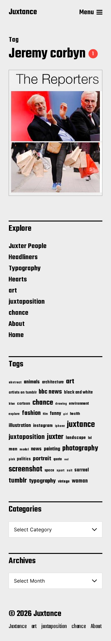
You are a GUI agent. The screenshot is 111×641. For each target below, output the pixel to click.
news (36, 449)
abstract (15, 382)
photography (80, 448)
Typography (25, 268)
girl (65, 414)
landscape (76, 437)
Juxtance (23, 12)
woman (80, 481)
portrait (42, 458)
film (45, 413)
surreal (81, 470)
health (75, 414)
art (13, 290)
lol (90, 438)
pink (12, 459)
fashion (31, 413)
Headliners (23, 257)
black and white (78, 392)
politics (24, 459)
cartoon (23, 403)
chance (18, 313)
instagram (43, 425)
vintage (64, 481)
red (66, 459)
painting (52, 449)
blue (12, 404)
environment (79, 404)
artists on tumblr (23, 392)
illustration (20, 426)
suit (69, 470)
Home (16, 335)
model (24, 449)
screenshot (25, 469)
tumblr (18, 480)
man (13, 449)
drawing (61, 403)
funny (55, 413)
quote (57, 459)
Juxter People (28, 246)
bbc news (50, 392)
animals (32, 382)
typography (42, 481)
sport (60, 470)
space (49, 470)
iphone (60, 426)
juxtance (81, 424)
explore (14, 414)
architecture (53, 382)
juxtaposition (27, 302)
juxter (55, 437)
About (17, 324)
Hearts (18, 279)
